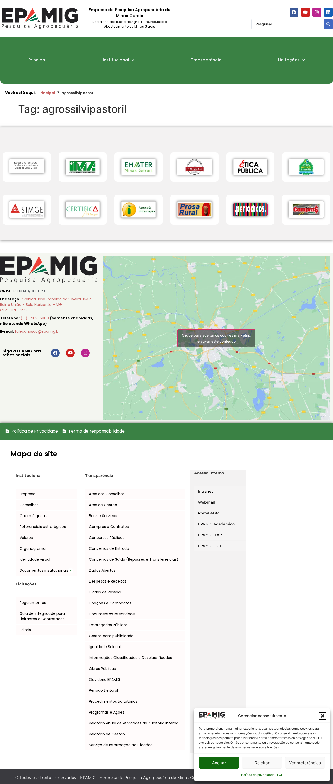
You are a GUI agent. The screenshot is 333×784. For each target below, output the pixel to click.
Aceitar (219, 762)
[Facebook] (294, 12)
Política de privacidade (257, 775)
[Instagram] (316, 12)
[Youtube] (305, 12)
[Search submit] (328, 24)
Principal (46, 92)
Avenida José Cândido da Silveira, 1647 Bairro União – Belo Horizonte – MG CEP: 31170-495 (45, 305)
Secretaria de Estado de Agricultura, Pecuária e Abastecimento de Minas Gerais (129, 24)
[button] (322, 715)
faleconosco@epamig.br (37, 331)
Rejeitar (262, 762)
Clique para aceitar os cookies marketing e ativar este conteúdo (216, 338)
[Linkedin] (328, 12)
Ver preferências (305, 762)
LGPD (281, 775)
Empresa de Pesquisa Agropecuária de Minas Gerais (129, 12)
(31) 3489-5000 (35, 318)
